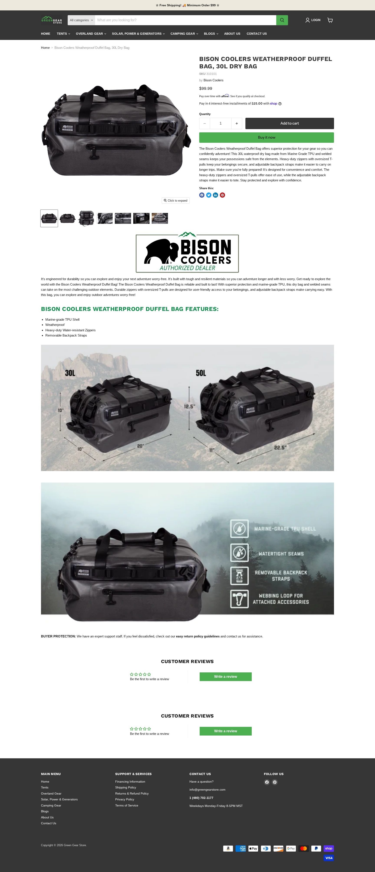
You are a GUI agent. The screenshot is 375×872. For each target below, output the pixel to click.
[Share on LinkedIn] (215, 195)
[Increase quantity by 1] (237, 123)
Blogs (210, 33)
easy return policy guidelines (197, 636)
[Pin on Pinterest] (222, 195)
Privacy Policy (124, 799)
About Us (232, 33)
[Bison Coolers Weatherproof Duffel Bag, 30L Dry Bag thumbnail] (49, 218)
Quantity (205, 114)
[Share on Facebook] (201, 195)
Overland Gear (90, 33)
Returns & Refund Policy (132, 793)
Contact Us (257, 33)
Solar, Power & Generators (137, 33)
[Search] (282, 20)
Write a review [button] (225, 676)
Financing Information (130, 781)
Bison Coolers (214, 80)
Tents (62, 33)
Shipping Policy (125, 787)
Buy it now (266, 137)
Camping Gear (183, 33)
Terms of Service (126, 805)
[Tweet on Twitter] (208, 195)
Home (45, 33)
